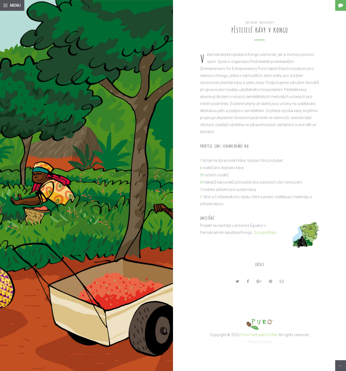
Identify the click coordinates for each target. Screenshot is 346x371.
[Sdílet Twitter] (237, 281)
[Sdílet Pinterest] (270, 281)
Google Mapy (265, 232)
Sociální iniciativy (259, 22)
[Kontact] (340, 5)
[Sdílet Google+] (259, 281)
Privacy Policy (260, 342)
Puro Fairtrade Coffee (259, 335)
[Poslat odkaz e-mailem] (282, 281)
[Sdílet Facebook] (248, 281)
